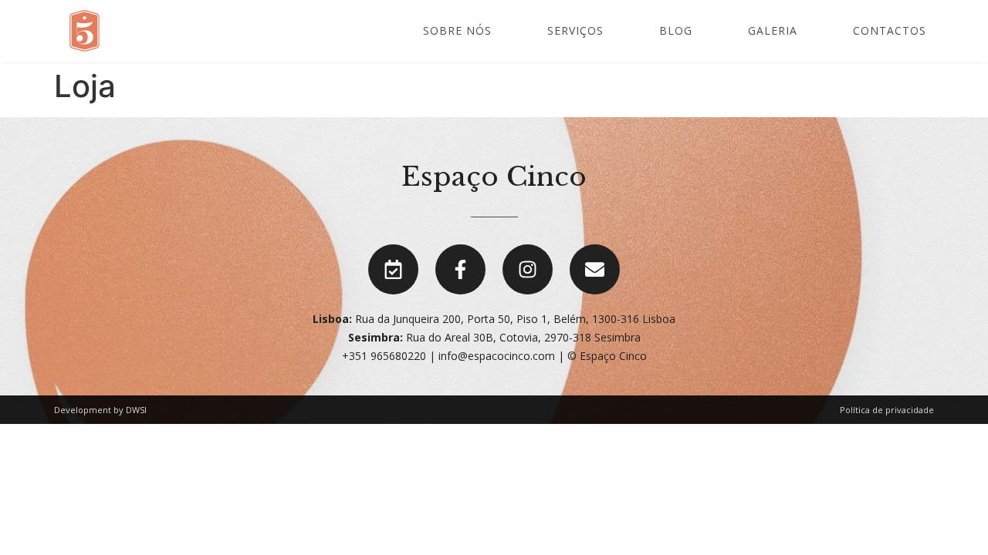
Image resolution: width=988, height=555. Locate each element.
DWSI (136, 409)
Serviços (575, 30)
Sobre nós (457, 30)
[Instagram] (527, 269)
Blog (675, 30)
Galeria (772, 30)
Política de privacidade (887, 409)
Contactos (889, 30)
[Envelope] (595, 269)
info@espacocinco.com (496, 355)
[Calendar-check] (393, 269)
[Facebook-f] (460, 269)
